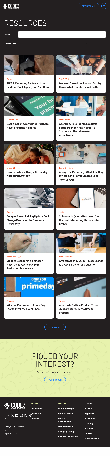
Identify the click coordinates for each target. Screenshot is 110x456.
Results (88, 408)
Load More (55, 327)
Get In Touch (88, 6)
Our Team (89, 428)
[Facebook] (26, 417)
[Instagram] (21, 417)
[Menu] (104, 6)
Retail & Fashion (65, 413)
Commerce (36, 413)
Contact (88, 403)
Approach (89, 413)
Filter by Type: (10, 43)
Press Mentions (92, 438)
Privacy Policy (9, 426)
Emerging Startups (67, 431)
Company (89, 423)
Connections (37, 408)
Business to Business (68, 436)
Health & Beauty (65, 426)
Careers (88, 433)
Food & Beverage (66, 408)
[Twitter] (12, 417)
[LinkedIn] (16, 417)
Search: (7, 34)
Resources (90, 418)
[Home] (11, 6)
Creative (35, 418)
